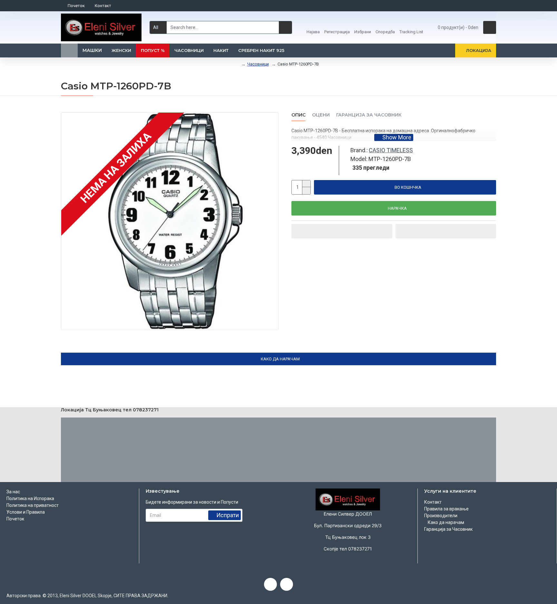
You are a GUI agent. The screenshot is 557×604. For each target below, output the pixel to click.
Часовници (258, 64)
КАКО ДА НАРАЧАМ (280, 359)
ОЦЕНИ (321, 115)
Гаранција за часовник (369, 115)
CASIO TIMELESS (391, 150)
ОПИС (298, 115)
